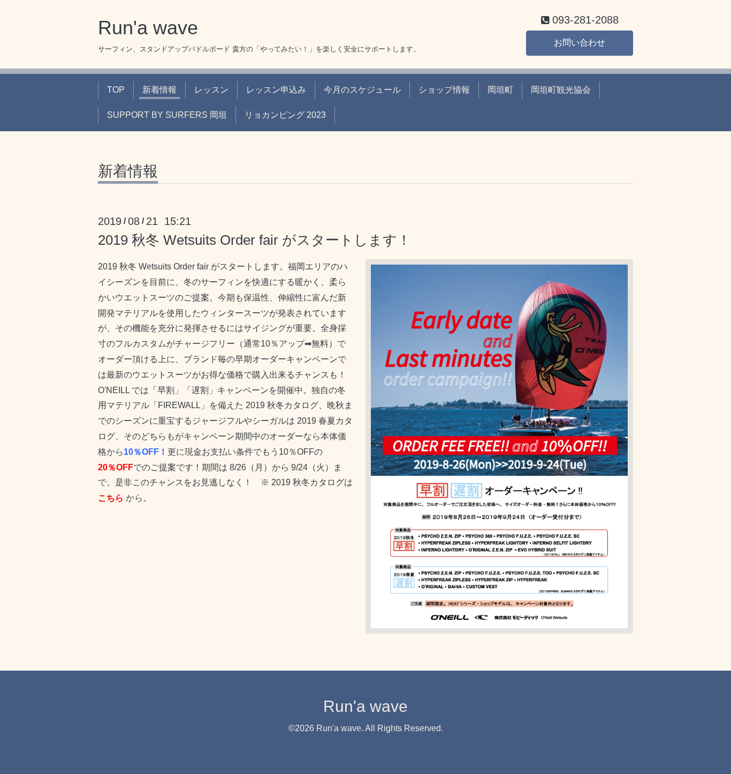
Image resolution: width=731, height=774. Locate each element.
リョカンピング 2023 (285, 114)
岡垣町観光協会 (561, 89)
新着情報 (159, 89)
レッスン (211, 89)
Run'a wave (148, 28)
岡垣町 (500, 89)
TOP (116, 89)
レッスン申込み (276, 89)
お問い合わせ (579, 42)
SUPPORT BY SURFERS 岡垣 (167, 114)
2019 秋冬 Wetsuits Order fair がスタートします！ (254, 240)
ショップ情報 (444, 89)
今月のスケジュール (362, 89)
